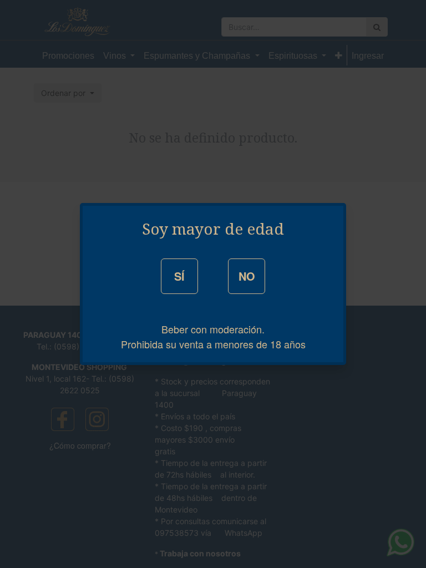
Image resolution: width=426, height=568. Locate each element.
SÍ (179, 276)
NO (247, 276)
